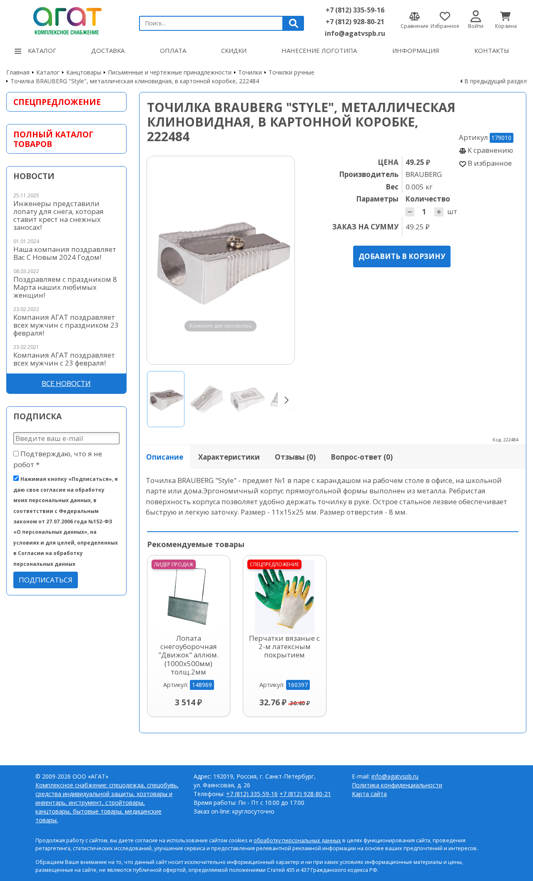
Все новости (66, 383)
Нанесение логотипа (319, 50)
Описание (164, 457)
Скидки (234, 50)
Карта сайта (369, 794)
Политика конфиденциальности (397, 785)
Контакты (491, 50)
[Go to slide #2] (206, 399)
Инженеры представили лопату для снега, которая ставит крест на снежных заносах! (58, 215)
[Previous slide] (161, 260)
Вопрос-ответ (362, 457)
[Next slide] (280, 260)
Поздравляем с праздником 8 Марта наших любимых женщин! (65, 287)
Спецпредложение (57, 102)
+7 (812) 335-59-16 (355, 10)
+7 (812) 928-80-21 (355, 21)
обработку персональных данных (297, 840)
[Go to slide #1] (165, 399)
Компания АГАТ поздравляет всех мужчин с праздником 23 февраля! (66, 325)
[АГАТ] (66, 19)
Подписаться (45, 580)
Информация (415, 50)
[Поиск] (293, 23)
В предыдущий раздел (495, 81)
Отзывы (295, 457)
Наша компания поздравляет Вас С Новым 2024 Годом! (64, 253)
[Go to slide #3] (247, 399)
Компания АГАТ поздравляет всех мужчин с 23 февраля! (64, 359)
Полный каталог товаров (53, 139)
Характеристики (229, 457)
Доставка (108, 50)
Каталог (42, 50)
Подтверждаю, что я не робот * (57, 459)
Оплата (173, 50)
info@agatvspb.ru (355, 33)
